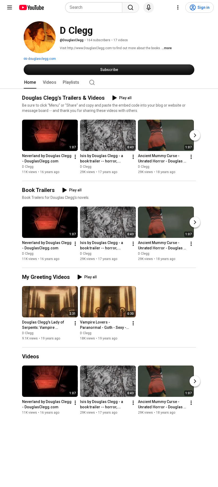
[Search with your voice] (148, 7)
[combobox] (95, 7)
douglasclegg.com (41, 59)
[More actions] (75, 157)
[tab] (30, 82)
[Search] (130, 7)
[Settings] (178, 7)
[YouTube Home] (31, 7)
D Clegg (27, 167)
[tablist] (109, 82)
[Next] (195, 135)
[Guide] (9, 7)
